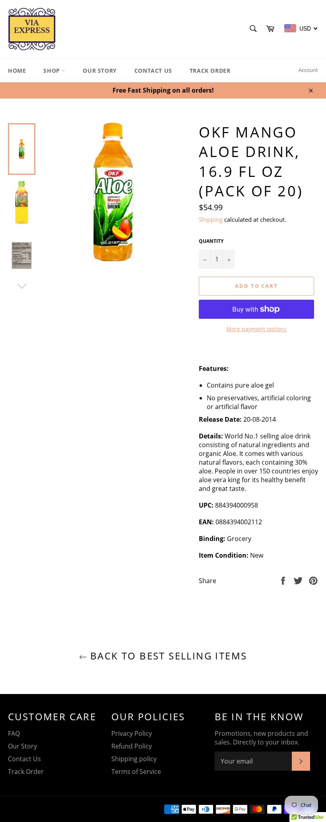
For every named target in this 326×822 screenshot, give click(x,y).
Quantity (211, 241)
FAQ (14, 733)
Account (308, 70)
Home (17, 70)
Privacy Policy (131, 733)
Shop (52, 70)
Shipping (211, 219)
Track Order (210, 70)
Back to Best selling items (167, 655)
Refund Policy (131, 746)
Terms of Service (136, 771)
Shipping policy (134, 758)
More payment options (256, 329)
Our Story (99, 70)
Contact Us (153, 70)
